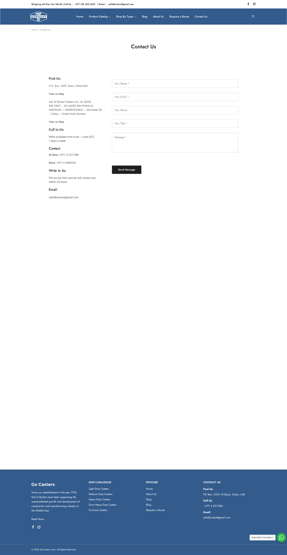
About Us (158, 16)
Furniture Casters (98, 510)
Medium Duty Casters (100, 494)
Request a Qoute (179, 16)
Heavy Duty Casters (99, 499)
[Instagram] (39, 527)
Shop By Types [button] (125, 16)
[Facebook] (33, 527)
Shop (149, 499)
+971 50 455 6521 (85, 4)
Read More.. (38, 519)
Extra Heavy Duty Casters (102, 505)
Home (79, 16)
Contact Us (201, 16)
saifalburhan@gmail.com (121, 4)
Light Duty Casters (99, 489)
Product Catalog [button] (98, 16)
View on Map (56, 94)
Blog (144, 16)
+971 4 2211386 (213, 506)
